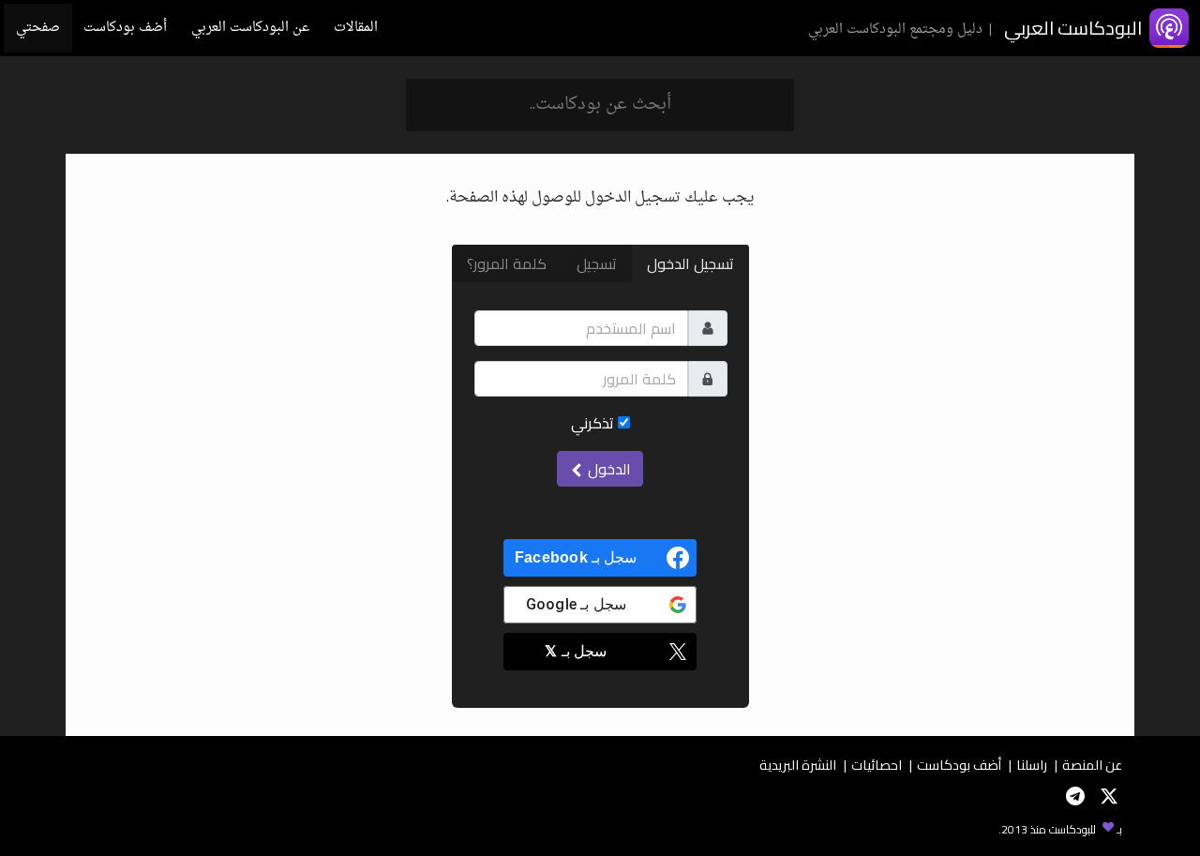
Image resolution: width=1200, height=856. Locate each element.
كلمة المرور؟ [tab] (507, 263)
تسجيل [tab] (597, 263)
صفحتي (38, 27)
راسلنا (1031, 764)
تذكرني (594, 423)
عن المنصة (1092, 764)
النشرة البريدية (797, 764)
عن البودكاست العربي (250, 27)
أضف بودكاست (125, 27)
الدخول (607, 469)
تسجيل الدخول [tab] (690, 263)
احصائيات (876, 764)
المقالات (356, 27)
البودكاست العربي (1073, 27)
